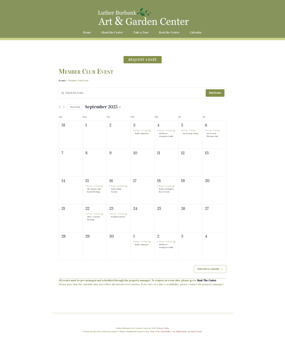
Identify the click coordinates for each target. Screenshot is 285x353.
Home (87, 32)
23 (111, 208)
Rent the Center (169, 32)
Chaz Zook (154, 331)
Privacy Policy (163, 328)
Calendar (196, 32)
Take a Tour (141, 32)
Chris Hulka (165, 331)
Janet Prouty (196, 331)
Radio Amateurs (141, 133)
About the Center (112, 32)
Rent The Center (206, 280)
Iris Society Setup (190, 133)
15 (87, 180)
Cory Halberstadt (178, 331)
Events (62, 80)
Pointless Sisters (118, 217)
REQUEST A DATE (142, 59)
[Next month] (64, 106)
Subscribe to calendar (208, 269)
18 (159, 180)
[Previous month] (60, 106)
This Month (75, 107)
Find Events (215, 92)
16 (111, 180)
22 (87, 208)
